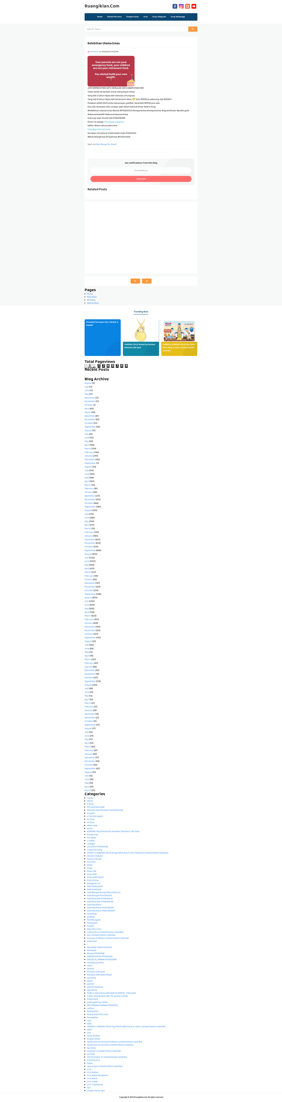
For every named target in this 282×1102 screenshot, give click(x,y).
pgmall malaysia (95, 987)
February (89, 453)
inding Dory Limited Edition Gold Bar (105, 932)
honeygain (92, 923)
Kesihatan (92, 941)
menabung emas (95, 963)
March (88, 412)
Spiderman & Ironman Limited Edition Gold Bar (110, 1045)
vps (88, 1088)
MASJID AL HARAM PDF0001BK (102, 960)
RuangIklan (92, 1018)
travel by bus (93, 1060)
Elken (90, 865)
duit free (91, 862)
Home (99, 17)
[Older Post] (147, 281)
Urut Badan (92, 1072)
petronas (91, 978)
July (87, 387)
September (90, 427)
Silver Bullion (93, 1036)
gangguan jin (93, 884)
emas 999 (92, 874)
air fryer (91, 819)
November (90, 401)
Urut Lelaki (92, 1082)
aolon (90, 829)
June (87, 391)
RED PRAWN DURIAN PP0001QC (102, 1005)
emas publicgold (95, 877)
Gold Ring (92, 914)
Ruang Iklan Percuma (97, 1015)
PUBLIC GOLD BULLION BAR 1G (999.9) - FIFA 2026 (111, 993)
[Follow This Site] (187, 6)
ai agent (91, 813)
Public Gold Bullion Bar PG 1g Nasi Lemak (107, 996)
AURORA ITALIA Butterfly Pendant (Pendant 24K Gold (139, 346)
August (88, 383)
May (87, 394)
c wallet (91, 841)
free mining (92, 880)
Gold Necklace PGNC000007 (101, 911)
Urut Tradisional (95, 1085)
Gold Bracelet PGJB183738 (100, 902)
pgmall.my (92, 990)
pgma (90, 981)
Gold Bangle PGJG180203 (99, 896)
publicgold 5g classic (97, 1002)
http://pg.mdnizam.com (99, 130)
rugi (89, 1021)
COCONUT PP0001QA (97, 847)
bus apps (91, 838)
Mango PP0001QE (96, 954)
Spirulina (91, 1048)
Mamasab (91, 951)
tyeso (90, 1063)
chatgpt (91, 844)
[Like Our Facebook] (175, 6)
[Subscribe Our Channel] (194, 6)
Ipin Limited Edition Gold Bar (101, 935)
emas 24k (91, 871)
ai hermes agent (95, 816)
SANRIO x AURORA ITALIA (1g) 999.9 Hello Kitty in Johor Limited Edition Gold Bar (179, 348)
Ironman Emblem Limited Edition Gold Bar (108, 938)
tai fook (91, 1054)
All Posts (91, 300)
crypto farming (94, 850)
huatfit (90, 926)
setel (89, 1030)
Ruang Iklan (93, 1011)
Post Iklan (92, 297)
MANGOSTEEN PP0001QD (99, 957)
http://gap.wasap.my (114, 122)
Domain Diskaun (95, 856)
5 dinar (90, 804)
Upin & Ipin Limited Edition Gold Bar (105, 1066)
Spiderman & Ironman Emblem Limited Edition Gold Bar (114, 1042)
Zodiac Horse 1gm (96, 1091)
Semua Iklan (93, 303)
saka (89, 1024)
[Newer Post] (135, 281)
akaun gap (92, 826)
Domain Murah (94, 859)
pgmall (90, 984)
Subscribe (141, 179)
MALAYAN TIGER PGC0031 (99, 948)
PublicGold (92, 999)
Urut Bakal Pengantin (97, 1076)
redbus (90, 1009)
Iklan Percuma (94, 929)
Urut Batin (92, 1079)
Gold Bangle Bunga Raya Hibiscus (103, 893)
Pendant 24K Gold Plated (99, 975)
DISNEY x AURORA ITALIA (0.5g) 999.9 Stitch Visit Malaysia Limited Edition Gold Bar (128, 853)
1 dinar (90, 798)
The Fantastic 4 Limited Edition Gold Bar (107, 1057)
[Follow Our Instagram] (181, 6)
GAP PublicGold (95, 887)
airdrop (90, 823)
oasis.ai (90, 969)
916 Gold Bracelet (96, 807)
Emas (89, 868)
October (89, 405)
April (87, 409)
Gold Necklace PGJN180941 (100, 908)
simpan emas (93, 1039)
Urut (89, 1070)
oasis (89, 966)
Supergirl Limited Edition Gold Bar (104, 1051)
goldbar (91, 917)
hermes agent (94, 920)
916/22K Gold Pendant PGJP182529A (105, 810)
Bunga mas (92, 835)
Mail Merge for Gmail (106, 144)
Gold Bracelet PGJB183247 (100, 899)
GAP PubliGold (94, 890)
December (90, 398)
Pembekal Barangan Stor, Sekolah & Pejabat (102, 323)
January (89, 456)
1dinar (90, 801)
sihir (89, 1033)
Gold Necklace (94, 905)
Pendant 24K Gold (96, 972)
